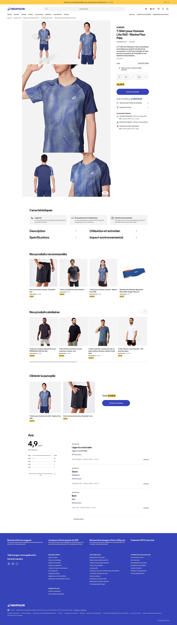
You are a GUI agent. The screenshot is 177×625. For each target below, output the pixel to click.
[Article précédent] (140, 312)
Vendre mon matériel (144, 14)
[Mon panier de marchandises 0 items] (167, 9)
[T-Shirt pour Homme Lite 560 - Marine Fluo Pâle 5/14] (88, 175)
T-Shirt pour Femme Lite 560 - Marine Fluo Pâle (103, 291)
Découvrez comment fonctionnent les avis (40, 474)
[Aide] (158, 9)
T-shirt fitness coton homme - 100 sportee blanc (130, 350)
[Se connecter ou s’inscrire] (163, 9)
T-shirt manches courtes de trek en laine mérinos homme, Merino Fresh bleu (101, 351)
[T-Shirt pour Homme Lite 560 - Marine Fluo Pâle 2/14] (44, 42)
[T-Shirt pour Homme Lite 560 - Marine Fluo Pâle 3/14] (66, 108)
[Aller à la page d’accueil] (16, 9)
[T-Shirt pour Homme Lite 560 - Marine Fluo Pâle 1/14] (88, 42)
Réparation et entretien (161, 14)
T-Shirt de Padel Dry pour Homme (72, 289)
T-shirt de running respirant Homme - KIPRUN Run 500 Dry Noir (43, 350)
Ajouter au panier (132, 92)
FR (153, 9)
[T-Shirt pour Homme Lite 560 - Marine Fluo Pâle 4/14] (44, 175)
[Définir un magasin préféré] (146, 9)
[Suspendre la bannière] (165, 2)
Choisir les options (116, 403)
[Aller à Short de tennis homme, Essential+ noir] (79, 397)
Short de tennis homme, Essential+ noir (42, 291)
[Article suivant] (145, 312)
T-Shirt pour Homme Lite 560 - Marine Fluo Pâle (45, 417)
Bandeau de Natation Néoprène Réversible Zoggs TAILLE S (131, 291)
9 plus (105, 193)
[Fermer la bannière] (168, 2)
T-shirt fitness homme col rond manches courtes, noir (70, 350)
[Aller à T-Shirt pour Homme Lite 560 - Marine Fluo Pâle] (45, 397)
